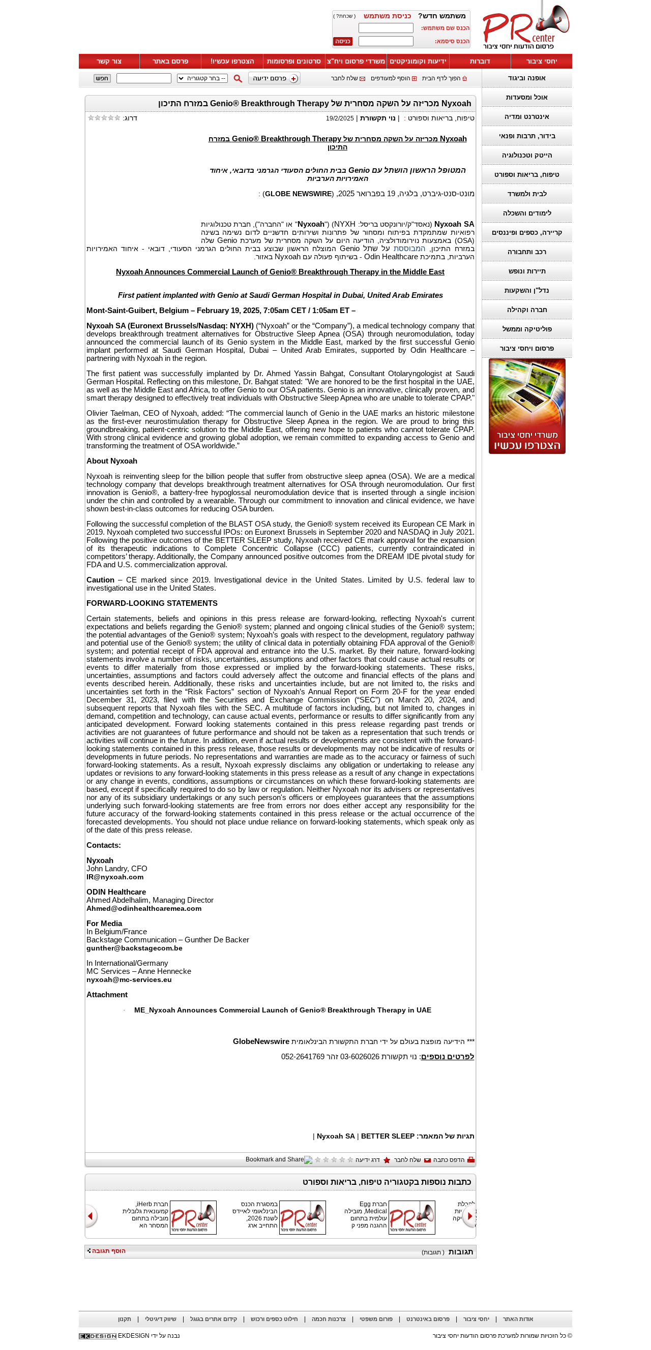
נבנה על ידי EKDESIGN (149, 1335)
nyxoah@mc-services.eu (129, 979)
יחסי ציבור (541, 61)
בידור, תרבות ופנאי (527, 136)
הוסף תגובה (108, 1250)
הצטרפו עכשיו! (232, 61)
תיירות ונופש (527, 271)
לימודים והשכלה (527, 213)
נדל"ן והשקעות (527, 290)
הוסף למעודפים (390, 78)
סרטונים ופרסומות (294, 61)
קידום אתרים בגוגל (213, 1319)
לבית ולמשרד (527, 194)
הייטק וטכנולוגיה (527, 155)
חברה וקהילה (527, 310)
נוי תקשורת (378, 118)
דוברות (480, 61)
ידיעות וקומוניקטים (418, 61)
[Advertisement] (201, 29)
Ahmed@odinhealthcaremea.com (143, 908)
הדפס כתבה (449, 1159)
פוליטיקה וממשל (527, 329)
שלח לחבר (344, 78)
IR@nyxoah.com (114, 877)
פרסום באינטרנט (428, 1319)
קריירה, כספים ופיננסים (527, 232)
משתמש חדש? (442, 16)
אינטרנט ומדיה (527, 116)
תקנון (124, 1319)
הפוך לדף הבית (441, 78)
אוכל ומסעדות (527, 97)
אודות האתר (518, 1319)
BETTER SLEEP (388, 1136)
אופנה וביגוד (527, 78)
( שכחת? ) (344, 16)
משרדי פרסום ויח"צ (356, 61)
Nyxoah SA (336, 1136)
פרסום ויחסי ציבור (527, 348)
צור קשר (109, 61)
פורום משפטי (376, 1319)
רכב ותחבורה (527, 252)
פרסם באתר (170, 61)
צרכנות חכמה (329, 1319)
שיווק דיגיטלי (160, 1319)
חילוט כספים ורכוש (274, 1319)
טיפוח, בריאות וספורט (526, 174)
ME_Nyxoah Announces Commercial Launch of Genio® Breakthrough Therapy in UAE (282, 1010)
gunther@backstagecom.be (134, 948)
